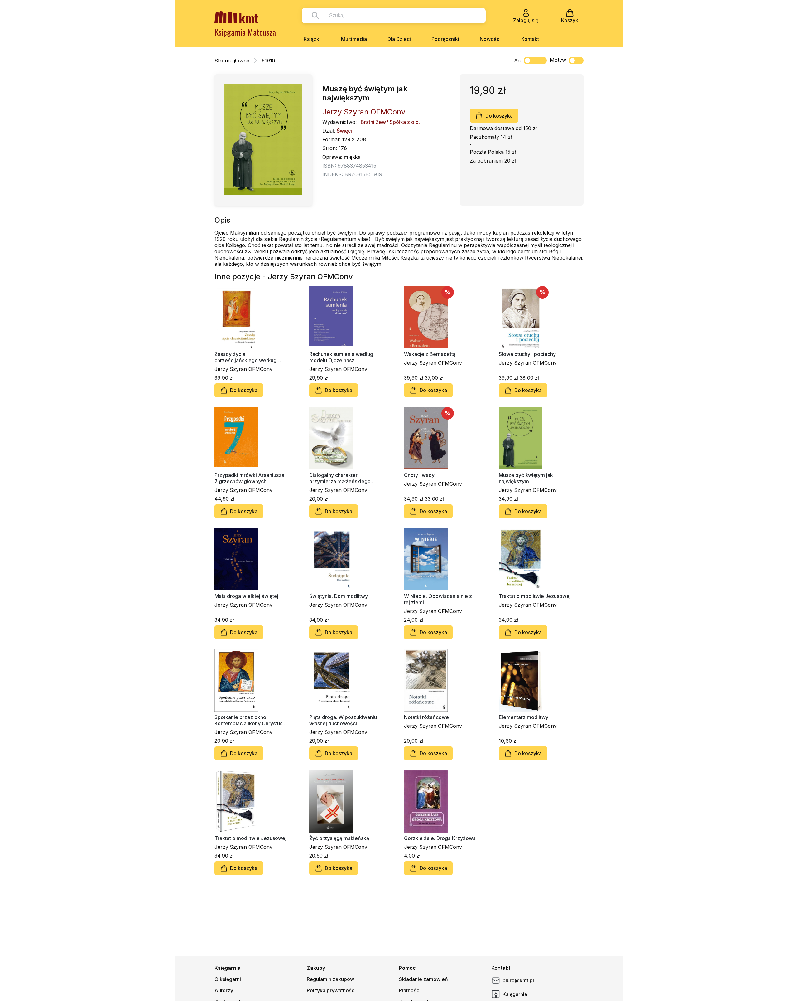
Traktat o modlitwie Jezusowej (535, 596)
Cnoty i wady (419, 475)
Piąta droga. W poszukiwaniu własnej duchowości (343, 720)
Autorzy (223, 990)
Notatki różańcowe (426, 717)
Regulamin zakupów (330, 979)
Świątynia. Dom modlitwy (338, 596)
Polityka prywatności (331, 990)
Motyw (558, 60)
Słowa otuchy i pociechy (527, 354)
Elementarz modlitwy (523, 717)
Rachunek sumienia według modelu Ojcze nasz (341, 357)
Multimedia (354, 39)
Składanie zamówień (423, 979)
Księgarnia (514, 994)
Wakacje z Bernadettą (430, 354)
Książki (312, 39)
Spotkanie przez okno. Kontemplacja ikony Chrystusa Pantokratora (249, 720)
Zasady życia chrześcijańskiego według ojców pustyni (245, 357)
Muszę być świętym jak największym (526, 478)
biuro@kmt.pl (518, 980)
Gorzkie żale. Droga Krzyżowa (440, 838)
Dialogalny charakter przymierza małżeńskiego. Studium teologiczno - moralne (345, 478)
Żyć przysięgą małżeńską (339, 838)
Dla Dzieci (399, 39)
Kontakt (530, 39)
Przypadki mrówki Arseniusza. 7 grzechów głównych (250, 478)
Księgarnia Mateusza (245, 32)
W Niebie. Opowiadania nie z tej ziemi (438, 599)
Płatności (410, 990)
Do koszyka (499, 116)
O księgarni (227, 979)
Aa (517, 60)
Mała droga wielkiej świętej (246, 596)
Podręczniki (445, 39)
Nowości (490, 39)
